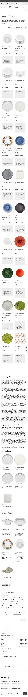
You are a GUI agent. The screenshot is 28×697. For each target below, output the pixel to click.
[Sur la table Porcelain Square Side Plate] (7, 497)
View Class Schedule (6, 653)
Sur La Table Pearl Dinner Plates (19, 114)
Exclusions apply (17, 614)
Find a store (4, 651)
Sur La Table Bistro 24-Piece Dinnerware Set (7, 47)
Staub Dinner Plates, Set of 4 (6, 114)
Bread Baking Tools (6, 607)
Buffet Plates (17, 439)
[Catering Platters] (7, 522)
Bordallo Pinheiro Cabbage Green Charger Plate (6, 281)
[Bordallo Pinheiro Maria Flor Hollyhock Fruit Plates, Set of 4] (20, 241)
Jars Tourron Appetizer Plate (19, 281)
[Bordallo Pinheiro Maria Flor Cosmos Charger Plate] (7, 339)
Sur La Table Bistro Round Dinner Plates (7, 81)
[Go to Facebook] (2, 677)
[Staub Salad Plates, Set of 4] (7, 478)
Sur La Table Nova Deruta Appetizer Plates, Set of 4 (7, 149)
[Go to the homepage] (14, 6)
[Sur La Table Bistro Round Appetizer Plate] (20, 73)
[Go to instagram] (5, 677)
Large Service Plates (20, 529)
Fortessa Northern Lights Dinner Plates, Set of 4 (7, 183)
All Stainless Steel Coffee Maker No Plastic (12, 597)
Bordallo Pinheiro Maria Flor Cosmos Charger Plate (7, 347)
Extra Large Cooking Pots (18, 607)
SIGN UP (23, 620)
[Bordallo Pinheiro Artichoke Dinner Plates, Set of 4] (20, 306)
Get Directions (4, 656)
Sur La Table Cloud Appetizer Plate (7, 216)
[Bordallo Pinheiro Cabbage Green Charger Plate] (7, 273)
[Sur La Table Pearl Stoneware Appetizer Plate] (20, 174)
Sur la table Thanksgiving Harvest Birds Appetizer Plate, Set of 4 (20, 347)
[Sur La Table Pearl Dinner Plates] (20, 106)
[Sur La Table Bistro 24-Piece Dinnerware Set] (7, 39)
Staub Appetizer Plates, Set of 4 (6, 314)
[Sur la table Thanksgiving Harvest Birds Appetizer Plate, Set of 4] (20, 339)
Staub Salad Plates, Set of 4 (7, 487)
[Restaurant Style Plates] (7, 570)
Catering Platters (6, 529)
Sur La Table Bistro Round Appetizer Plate (20, 81)
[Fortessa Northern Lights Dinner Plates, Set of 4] (7, 174)
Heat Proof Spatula (6, 595)
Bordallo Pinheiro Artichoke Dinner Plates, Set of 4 (19, 314)
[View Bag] (26, 7)
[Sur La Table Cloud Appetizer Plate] (7, 208)
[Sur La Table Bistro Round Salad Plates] (20, 39)
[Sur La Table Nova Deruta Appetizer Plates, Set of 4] (7, 141)
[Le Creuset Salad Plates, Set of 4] (20, 208)
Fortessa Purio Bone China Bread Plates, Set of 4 (7, 250)
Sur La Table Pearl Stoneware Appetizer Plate (19, 183)
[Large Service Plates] (20, 522)
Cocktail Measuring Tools (14, 601)
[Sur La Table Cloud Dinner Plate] (20, 141)
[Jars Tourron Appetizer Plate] (20, 273)
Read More (3, 23)
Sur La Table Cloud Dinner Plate (20, 149)
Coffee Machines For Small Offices (9, 603)
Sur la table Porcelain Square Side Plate (6, 505)
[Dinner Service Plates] (20, 544)
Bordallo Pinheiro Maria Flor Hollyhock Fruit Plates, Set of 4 (19, 250)
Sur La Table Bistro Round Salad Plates (20, 47)
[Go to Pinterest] (8, 677)
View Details (13, 656)
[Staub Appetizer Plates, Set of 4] (7, 306)
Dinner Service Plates (18, 552)
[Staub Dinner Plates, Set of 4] (7, 106)
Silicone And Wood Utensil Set (8, 605)
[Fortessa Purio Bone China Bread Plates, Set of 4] (7, 241)
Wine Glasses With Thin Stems (17, 599)
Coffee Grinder (5, 599)
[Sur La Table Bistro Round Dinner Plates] (7, 73)
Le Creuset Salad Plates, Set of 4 (19, 216)
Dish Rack (3, 601)
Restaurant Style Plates (6, 578)
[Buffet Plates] (7, 544)
